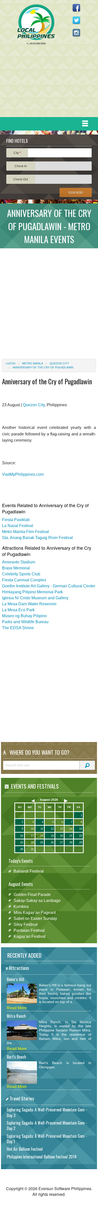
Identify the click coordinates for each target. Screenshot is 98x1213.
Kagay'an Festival (29, 936)
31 (32, 849)
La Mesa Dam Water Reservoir (29, 604)
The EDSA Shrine (18, 628)
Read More (17, 1008)
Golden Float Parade (32, 894)
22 (80, 835)
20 (61, 835)
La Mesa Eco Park (18, 610)
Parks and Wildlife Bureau (25, 622)
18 (41, 835)
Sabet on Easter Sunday (35, 918)
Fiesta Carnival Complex (24, 580)
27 (61, 842)
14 (70, 828)
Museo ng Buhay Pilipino (24, 616)
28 (70, 842)
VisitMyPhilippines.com (23, 474)
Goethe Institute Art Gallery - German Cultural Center (48, 586)
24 (32, 842)
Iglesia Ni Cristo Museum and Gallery (35, 598)
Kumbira (21, 906)
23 (21, 842)
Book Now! (76, 192)
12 (52, 828)
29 (80, 842)
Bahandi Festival (29, 871)
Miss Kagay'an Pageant (35, 912)
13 (61, 828)
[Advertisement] (47, 82)
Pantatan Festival (29, 930)
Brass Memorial (16, 568)
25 (41, 842)
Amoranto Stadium (18, 562)
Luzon (10, 363)
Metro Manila (32, 363)
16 (21, 835)
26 (52, 842)
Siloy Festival (26, 924)
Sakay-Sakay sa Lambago (37, 900)
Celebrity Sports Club (21, 574)
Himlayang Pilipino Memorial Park (32, 592)
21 (70, 835)
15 (80, 828)
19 (52, 835)
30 (21, 849)
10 (32, 828)
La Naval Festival (17, 526)
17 (32, 835)
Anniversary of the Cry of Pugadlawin (43, 367)
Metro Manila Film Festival (25, 532)
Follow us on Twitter (76, 20)
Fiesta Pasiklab (16, 520)
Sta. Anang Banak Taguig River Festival (37, 538)
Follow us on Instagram (76, 32)
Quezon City (59, 363)
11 (41, 828)
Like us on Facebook (76, 7)
